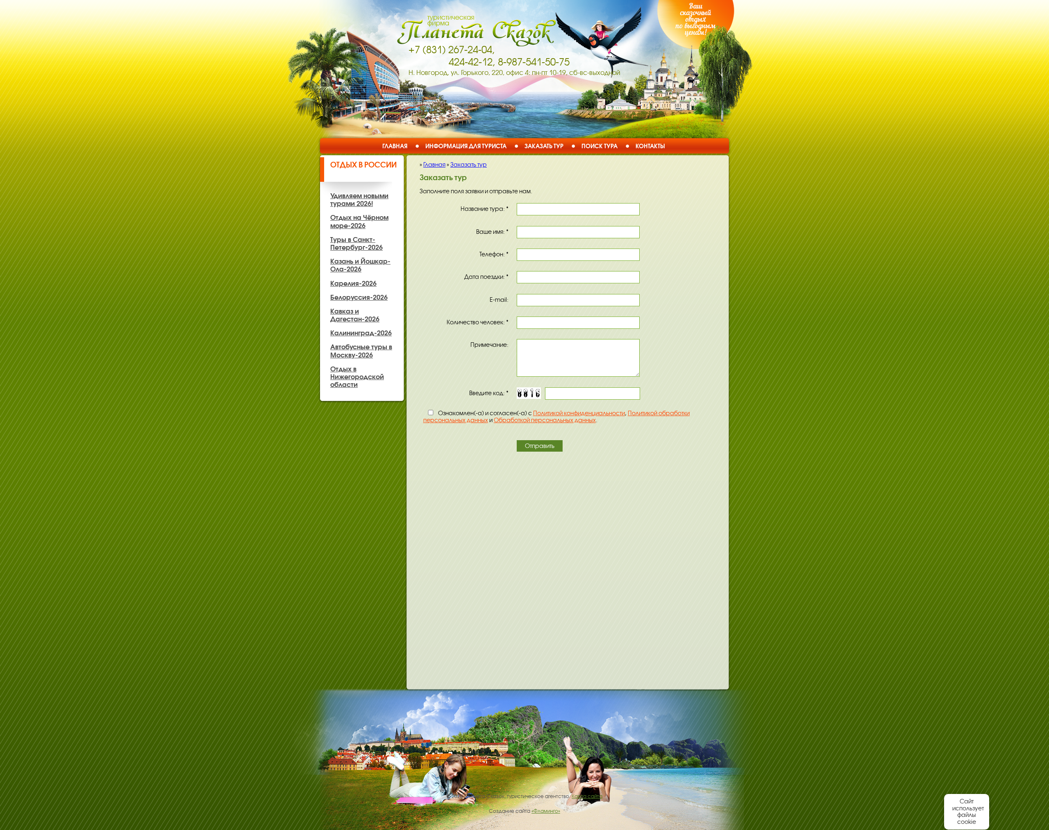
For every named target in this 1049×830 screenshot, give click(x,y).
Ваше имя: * (492, 231)
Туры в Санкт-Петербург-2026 (356, 243)
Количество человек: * (478, 322)
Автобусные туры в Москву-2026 (361, 351)
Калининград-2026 (361, 333)
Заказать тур (543, 145)
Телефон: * (494, 254)
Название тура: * (485, 209)
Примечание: (489, 344)
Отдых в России (363, 164)
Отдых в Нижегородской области (357, 377)
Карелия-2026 (353, 283)
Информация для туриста (465, 145)
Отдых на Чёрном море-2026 (359, 221)
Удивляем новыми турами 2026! (359, 200)
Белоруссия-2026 (359, 297)
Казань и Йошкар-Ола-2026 (360, 265)
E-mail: (499, 299)
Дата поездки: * (486, 277)
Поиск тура (599, 145)
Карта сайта (587, 796)
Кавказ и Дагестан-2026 (354, 315)
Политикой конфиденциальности (579, 413)
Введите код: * (489, 393)
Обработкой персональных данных (545, 420)
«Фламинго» (545, 811)
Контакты (650, 145)
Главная (394, 145)
